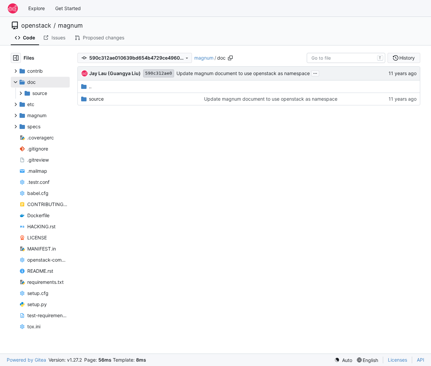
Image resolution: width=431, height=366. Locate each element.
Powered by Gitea (26, 360)
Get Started (68, 8)
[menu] (343, 360)
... (315, 72)
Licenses (397, 360)
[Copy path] (230, 58)
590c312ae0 (158, 73)
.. (90, 86)
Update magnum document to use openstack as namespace (243, 73)
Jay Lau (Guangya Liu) (115, 73)
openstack (36, 25)
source (96, 99)
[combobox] (346, 58)
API (420, 360)
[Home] (12, 8)
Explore (36, 8)
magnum (70, 25)
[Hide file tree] (16, 58)
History (407, 58)
